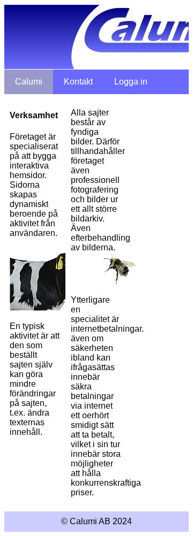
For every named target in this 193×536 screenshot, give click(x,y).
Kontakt (78, 81)
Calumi (28, 81)
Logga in (130, 81)
